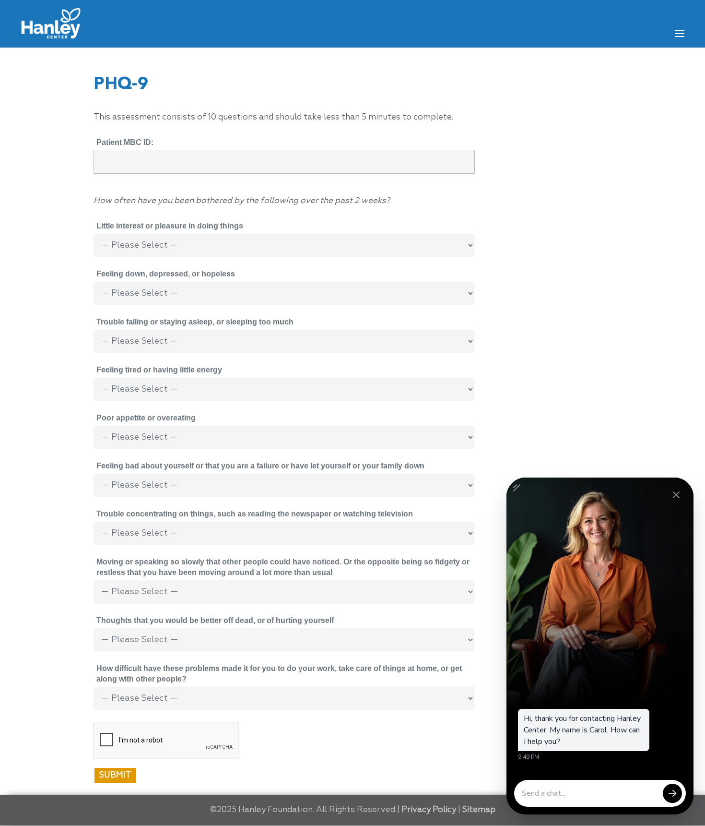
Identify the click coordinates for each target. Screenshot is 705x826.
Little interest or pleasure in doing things (169, 226)
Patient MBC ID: (124, 142)
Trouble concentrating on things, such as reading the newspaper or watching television (254, 514)
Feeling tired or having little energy (159, 370)
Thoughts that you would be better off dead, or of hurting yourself (215, 620)
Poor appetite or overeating (146, 418)
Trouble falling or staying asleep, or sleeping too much (195, 322)
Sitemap (478, 810)
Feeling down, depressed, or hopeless (165, 274)
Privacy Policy (428, 810)
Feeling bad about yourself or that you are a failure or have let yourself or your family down (260, 466)
